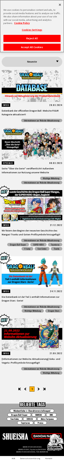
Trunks (56, 248)
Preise (40, 422)
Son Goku (14, 418)
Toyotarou (55, 244)
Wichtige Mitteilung (51, 178)
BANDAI (38, 414)
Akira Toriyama (47, 418)
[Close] (60, 5)
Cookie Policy (22, 23)
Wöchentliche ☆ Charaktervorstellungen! (32, 410)
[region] (32, 26)
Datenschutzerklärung (30, 458)
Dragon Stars (53, 310)
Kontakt (48, 458)
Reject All (32, 38)
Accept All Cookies (32, 47)
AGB (13, 458)
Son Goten (42, 248)
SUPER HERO (38, 244)
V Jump (27, 248)
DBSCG (30, 418)
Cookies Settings (32, 29)
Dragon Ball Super (18, 244)
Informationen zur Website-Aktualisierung (41, 120)
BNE (51, 414)
